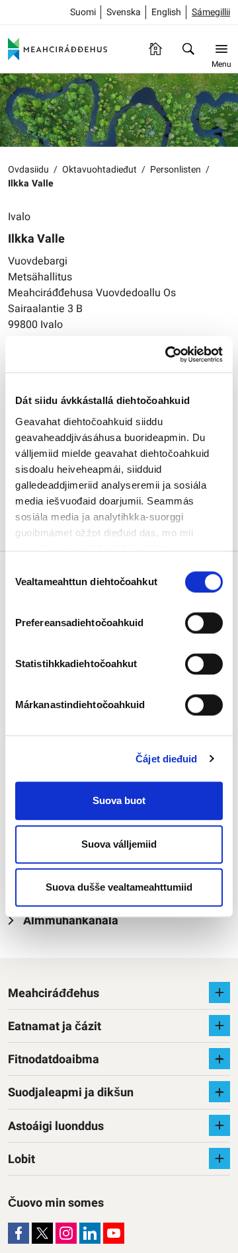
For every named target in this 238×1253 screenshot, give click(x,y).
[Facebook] (18, 1233)
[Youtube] (113, 1233)
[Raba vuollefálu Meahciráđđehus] (219, 992)
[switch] (204, 622)
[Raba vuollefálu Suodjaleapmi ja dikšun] (219, 1091)
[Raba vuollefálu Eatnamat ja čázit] (219, 1025)
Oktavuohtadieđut (99, 170)
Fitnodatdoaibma (53, 1060)
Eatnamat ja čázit (54, 1026)
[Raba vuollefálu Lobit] (219, 1158)
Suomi (83, 12)
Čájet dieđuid (166, 758)
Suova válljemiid (119, 844)
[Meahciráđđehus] (57, 49)
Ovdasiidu (28, 170)
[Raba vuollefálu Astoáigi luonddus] (219, 1125)
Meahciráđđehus (53, 993)
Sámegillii (211, 12)
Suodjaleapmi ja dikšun (71, 1093)
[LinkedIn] (89, 1233)
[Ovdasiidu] (155, 49)
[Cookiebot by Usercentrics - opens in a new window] (168, 354)
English (166, 12)
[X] (42, 1233)
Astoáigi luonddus (56, 1126)
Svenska (123, 12)
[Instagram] (66, 1233)
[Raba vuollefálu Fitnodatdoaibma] (219, 1058)
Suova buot (119, 800)
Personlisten (175, 170)
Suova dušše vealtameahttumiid (119, 887)
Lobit (21, 1159)
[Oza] (188, 49)
